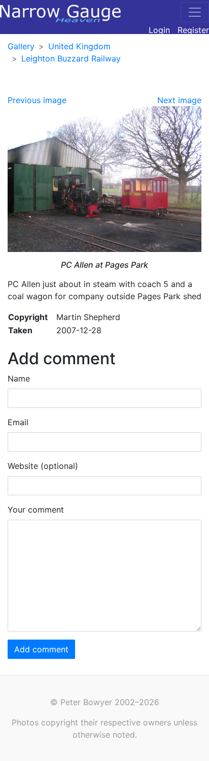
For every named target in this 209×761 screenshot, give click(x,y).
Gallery (21, 46)
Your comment (36, 509)
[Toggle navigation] (195, 12)
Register (193, 30)
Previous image (37, 100)
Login (159, 30)
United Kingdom (79, 46)
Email (18, 422)
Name (19, 378)
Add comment (41, 649)
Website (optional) (43, 466)
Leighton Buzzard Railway (71, 58)
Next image (179, 100)
